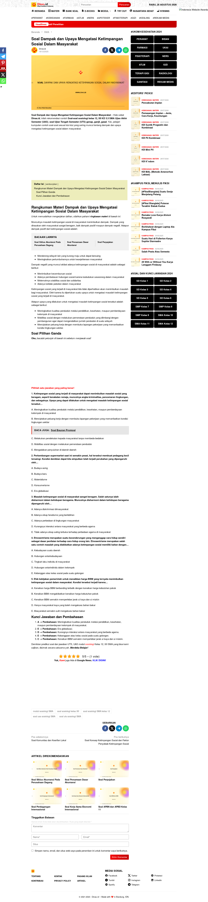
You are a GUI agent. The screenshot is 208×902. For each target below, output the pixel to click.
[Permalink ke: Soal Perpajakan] (113, 768)
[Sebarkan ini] (105, 50)
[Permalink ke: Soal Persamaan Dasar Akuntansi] (80, 768)
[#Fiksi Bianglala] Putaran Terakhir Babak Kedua (155, 204)
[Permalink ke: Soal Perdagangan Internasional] (46, 796)
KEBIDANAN (147, 100)
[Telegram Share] (119, 50)
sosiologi (89, 644)
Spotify (112, 884)
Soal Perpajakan (105, 242)
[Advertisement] (80, 154)
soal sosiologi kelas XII (68, 711)
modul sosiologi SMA (43, 711)
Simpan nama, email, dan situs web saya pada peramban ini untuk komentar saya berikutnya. (81, 850)
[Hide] (1, 87)
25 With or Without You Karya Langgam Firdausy (157, 263)
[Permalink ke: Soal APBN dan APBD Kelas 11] (113, 796)
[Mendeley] (3, 69)
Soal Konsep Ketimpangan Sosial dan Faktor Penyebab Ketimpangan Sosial (107, 740)
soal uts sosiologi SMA (70, 716)
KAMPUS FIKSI (147, 189)
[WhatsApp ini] (126, 50)
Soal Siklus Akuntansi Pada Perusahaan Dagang (47, 243)
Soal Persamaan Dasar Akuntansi (76, 781)
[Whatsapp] (3, 81)
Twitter (134, 875)
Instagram (135, 880)
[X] (3, 75)
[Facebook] (3, 50)
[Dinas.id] (42, 4)
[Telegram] (3, 56)
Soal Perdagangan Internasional (40, 808)
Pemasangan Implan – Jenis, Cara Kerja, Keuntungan (157, 114)
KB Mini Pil (147, 149)
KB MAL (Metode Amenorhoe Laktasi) (157, 173)
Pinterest (158, 875)
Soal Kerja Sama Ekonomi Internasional (78, 808)
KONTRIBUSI (37, 880)
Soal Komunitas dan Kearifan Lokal (48, 738)
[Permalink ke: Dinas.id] (34, 49)
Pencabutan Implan (152, 102)
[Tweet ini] (112, 50)
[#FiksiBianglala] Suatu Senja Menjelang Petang (157, 193)
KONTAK (58, 876)
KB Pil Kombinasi (151, 137)
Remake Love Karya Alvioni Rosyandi (156, 216)
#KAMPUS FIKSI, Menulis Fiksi (150, 183)
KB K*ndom (148, 161)
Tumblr (112, 880)
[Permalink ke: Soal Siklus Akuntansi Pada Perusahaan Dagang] (46, 768)
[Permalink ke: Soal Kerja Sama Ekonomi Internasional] (80, 796)
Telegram (135, 884)
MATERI (156, 100)
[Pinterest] (3, 63)
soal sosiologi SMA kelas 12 (96, 711)
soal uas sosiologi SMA (44, 716)
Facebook (113, 875)
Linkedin (158, 880)
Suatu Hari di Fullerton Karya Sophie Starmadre (157, 240)
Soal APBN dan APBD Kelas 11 (112, 808)
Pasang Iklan (84, 876)
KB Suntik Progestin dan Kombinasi (155, 126)
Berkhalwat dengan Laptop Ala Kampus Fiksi (158, 228)
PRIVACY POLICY (62, 880)
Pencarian (124, 4)
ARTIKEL (81, 880)
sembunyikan (51, 184)
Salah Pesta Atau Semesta (155, 251)
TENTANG (36, 876)
